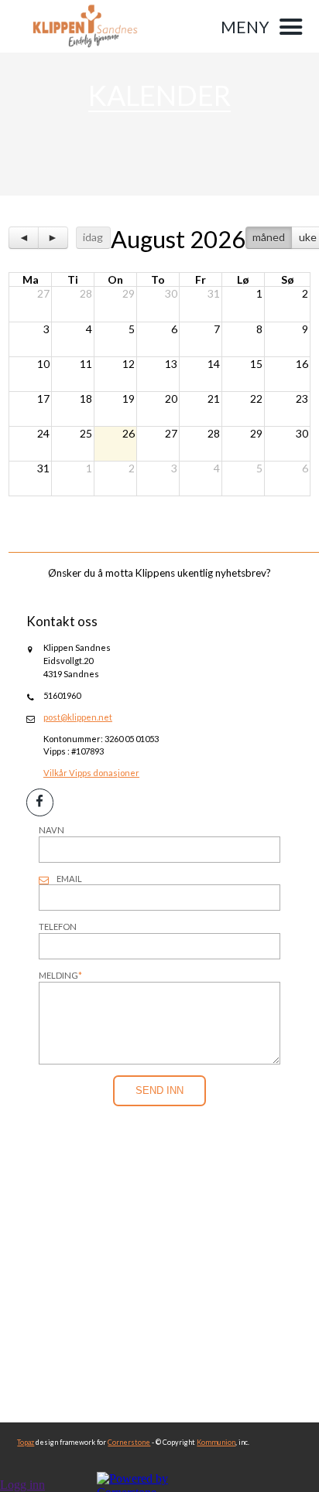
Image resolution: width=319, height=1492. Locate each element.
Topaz (25, 1442)
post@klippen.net (77, 717)
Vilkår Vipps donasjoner (91, 773)
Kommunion (216, 1442)
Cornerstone (129, 1442)
